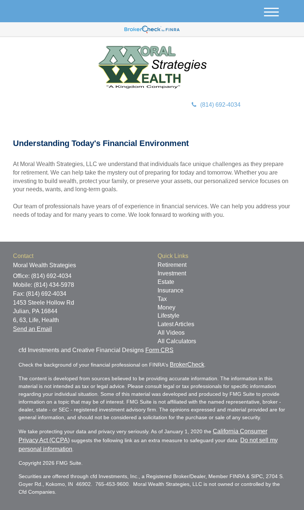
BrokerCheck (187, 364)
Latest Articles (176, 324)
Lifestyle (168, 315)
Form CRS (159, 350)
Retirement (172, 265)
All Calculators (177, 341)
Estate (166, 282)
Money (166, 307)
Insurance (171, 290)
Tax (162, 299)
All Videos (171, 332)
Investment (172, 273)
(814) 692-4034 (220, 105)
